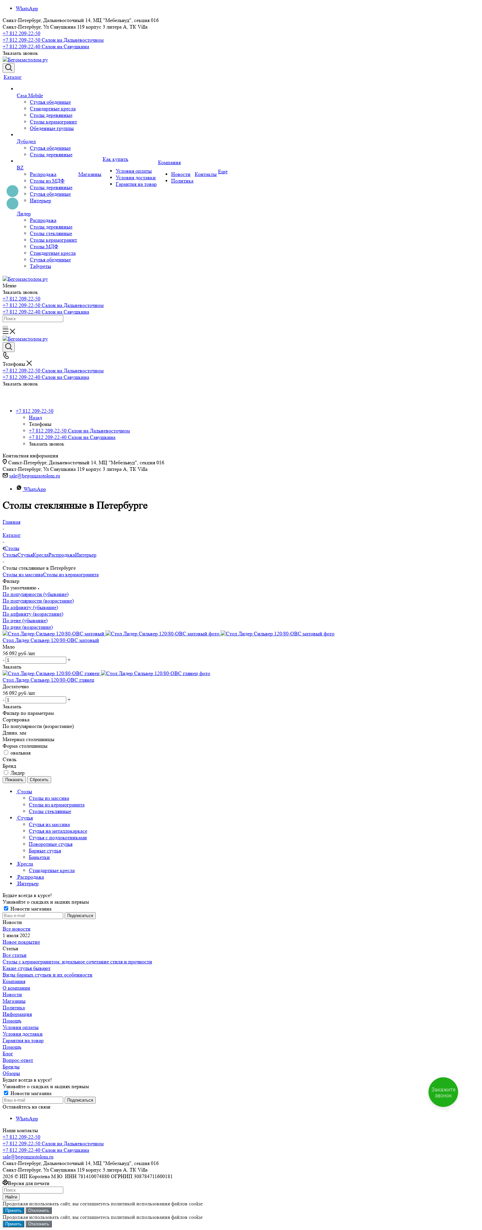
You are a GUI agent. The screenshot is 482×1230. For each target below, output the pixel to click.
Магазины (14, 1001)
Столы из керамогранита (71, 574)
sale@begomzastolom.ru (34, 475)
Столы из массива (23, 574)
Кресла (41, 555)
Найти (11, 1197)
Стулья (25, 555)
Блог (8, 1053)
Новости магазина (30, 909)
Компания (14, 981)
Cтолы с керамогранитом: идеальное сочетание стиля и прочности (77, 961)
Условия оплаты (21, 1027)
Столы (10, 555)
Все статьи (15, 955)
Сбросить (39, 779)
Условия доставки (23, 1034)
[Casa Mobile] (47, 89)
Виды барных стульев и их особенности (47, 975)
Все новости (16, 929)
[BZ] (47, 161)
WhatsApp (27, 8)
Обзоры (11, 1073)
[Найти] (5, 327)
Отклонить (38, 1210)
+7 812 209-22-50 (21, 33)
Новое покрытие (21, 942)
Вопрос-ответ (18, 1060)
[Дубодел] (47, 135)
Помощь (12, 1021)
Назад (35, 417)
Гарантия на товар (23, 1040)
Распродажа (62, 555)
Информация (17, 1014)
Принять (13, 1210)
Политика (14, 1007)
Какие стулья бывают (26, 968)
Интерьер (85, 555)
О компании (16, 988)
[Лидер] (47, 207)
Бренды (11, 1067)
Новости (12, 994)
